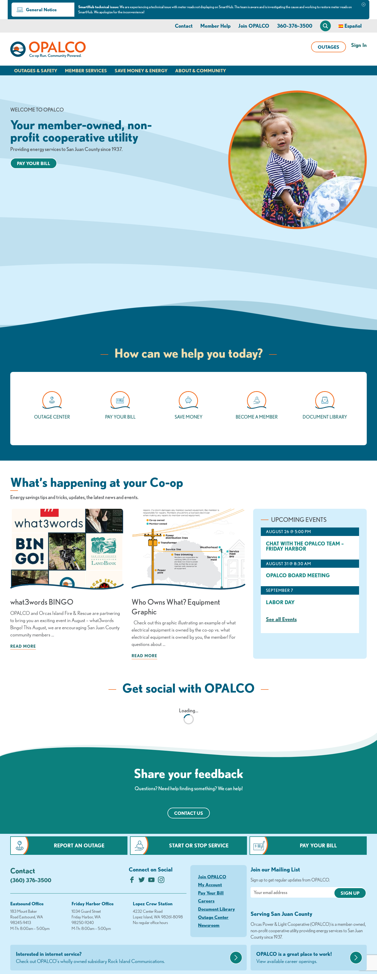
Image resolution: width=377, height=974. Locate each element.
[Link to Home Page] (48, 50)
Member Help (215, 26)
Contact (184, 26)
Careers (206, 900)
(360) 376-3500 (30, 880)
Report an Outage (79, 845)
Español (353, 26)
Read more (23, 646)
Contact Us (188, 813)
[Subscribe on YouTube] (151, 881)
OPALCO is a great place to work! (294, 957)
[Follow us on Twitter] (141, 881)
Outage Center (213, 917)
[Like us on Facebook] (132, 881)
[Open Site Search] (325, 26)
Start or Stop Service (199, 845)
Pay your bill (33, 163)
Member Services (86, 70)
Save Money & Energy (141, 70)
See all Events (281, 619)
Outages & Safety (35, 70)
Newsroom (209, 925)
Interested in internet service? (90, 957)
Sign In (359, 45)
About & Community (200, 70)
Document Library (216, 908)
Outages (328, 46)
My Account (210, 884)
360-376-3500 (294, 26)
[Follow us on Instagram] (161, 881)
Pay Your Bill (318, 845)
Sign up (350, 893)
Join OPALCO (253, 26)
